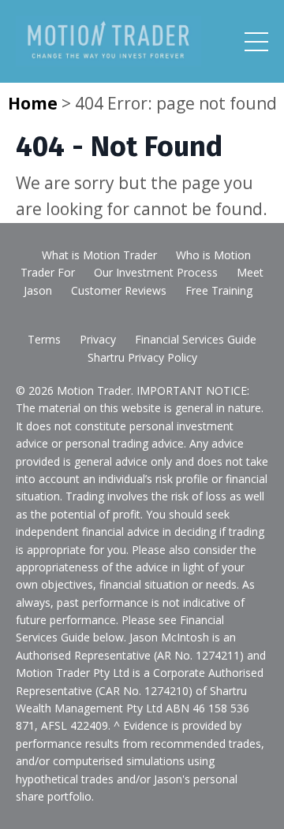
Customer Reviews (118, 290)
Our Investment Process (156, 272)
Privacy (98, 339)
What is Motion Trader (99, 254)
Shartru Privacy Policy (142, 357)
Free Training (218, 290)
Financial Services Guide (195, 339)
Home (33, 103)
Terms (44, 339)
